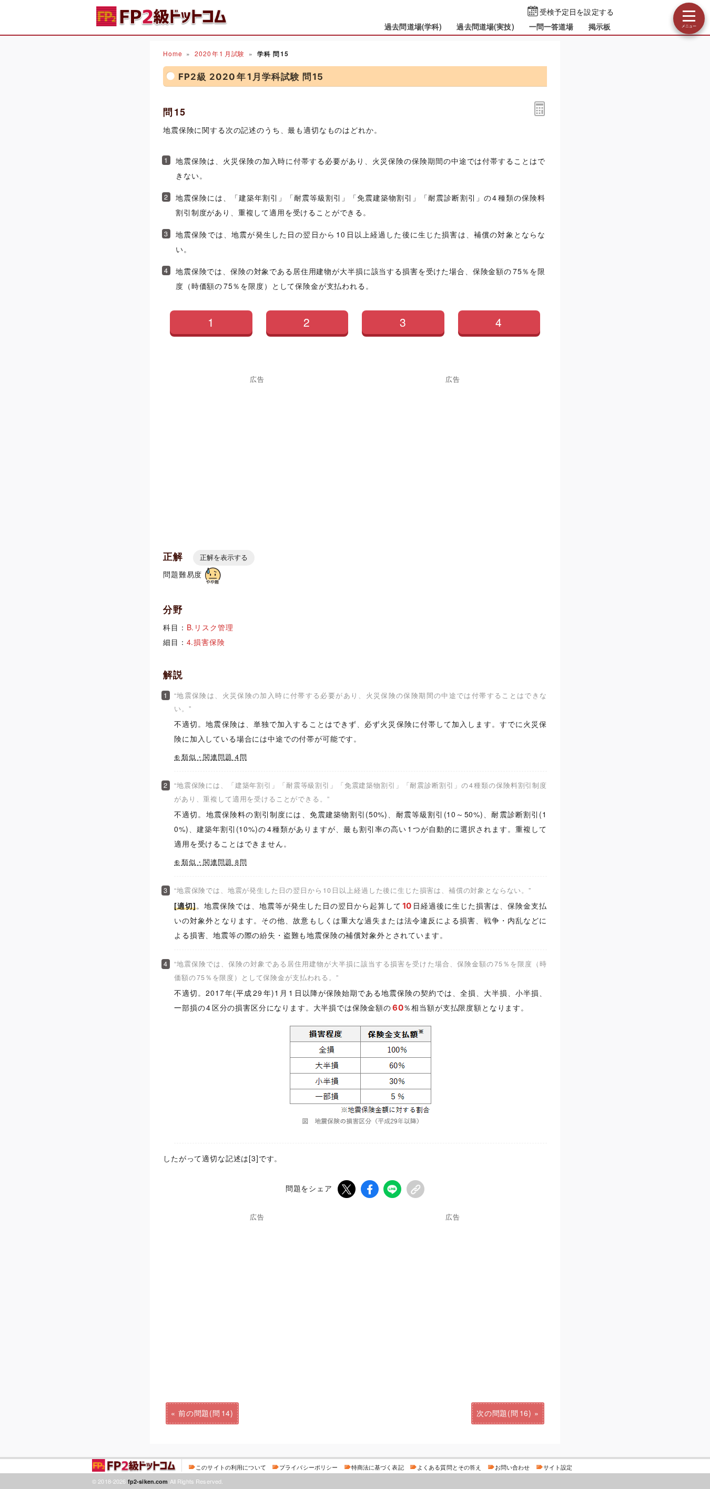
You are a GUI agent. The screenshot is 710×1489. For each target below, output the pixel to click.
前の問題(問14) (206, 1413)
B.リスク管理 (210, 627)
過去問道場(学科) (413, 26)
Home (172, 53)
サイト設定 (558, 1467)
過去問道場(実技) (485, 26)
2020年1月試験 (220, 53)
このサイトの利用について (231, 1467)
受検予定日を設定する (577, 11)
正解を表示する (224, 557)
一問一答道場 (551, 26)
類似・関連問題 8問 (214, 862)
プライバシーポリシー (308, 1467)
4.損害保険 (206, 642)
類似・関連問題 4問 (214, 757)
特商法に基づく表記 (377, 1467)
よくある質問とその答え (449, 1467)
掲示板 (600, 26)
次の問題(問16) (504, 1413)
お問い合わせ (512, 1467)
